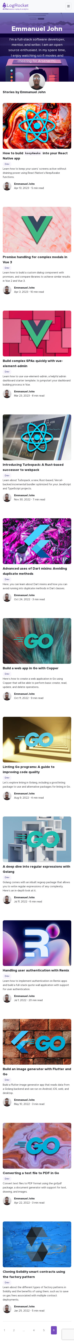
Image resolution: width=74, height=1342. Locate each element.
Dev (7, 164)
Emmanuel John (24, 184)
